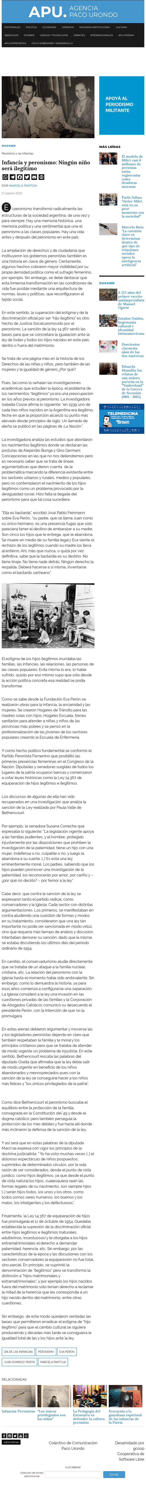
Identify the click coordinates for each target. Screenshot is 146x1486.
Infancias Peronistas (18, 1411)
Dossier (29, 35)
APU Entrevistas (15, 43)
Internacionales (101, 35)
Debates (79, 35)
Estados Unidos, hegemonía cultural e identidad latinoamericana (131, 326)
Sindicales (11, 35)
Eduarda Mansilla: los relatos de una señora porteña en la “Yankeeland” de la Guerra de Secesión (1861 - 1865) (132, 381)
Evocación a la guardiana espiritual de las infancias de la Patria (125, 1417)
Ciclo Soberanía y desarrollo (52, 43)
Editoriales (12, 27)
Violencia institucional (94, 27)
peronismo (46, 1351)
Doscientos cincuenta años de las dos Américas (133, 350)
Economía (49, 27)
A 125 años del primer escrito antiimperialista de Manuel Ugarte (131, 300)
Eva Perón (67, 1351)
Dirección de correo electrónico (31, 1474)
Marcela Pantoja (23, 185)
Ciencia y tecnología (54, 35)
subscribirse (11, 1442)
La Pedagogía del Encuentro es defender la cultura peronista (89, 1417)
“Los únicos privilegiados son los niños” (51, 1415)
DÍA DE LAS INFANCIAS (18, 1351)
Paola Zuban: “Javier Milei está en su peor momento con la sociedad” (133, 206)
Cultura (121, 27)
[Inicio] (73, 11)
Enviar (114, 1474)
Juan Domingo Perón (19, 1362)
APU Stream (126, 35)
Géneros (68, 27)
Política (31, 27)
